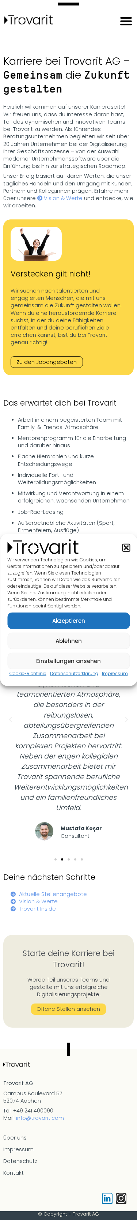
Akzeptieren (68, 620)
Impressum (115, 673)
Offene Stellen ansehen (68, 1009)
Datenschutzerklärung (74, 673)
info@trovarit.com (40, 1118)
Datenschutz (20, 1161)
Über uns (15, 1137)
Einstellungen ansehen (68, 660)
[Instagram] (121, 1198)
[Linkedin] (107, 1198)
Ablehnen (69, 640)
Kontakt (13, 1172)
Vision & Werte (63, 198)
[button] (126, 547)
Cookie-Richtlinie (27, 673)
